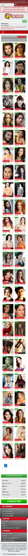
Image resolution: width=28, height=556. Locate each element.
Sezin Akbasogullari (19, 318)
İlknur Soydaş (18, 457)
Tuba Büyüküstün (19, 74)
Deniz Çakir (17, 265)
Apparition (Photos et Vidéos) (10, 528)
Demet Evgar (18, 231)
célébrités (9, 549)
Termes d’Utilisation (8, 540)
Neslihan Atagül (18, 126)
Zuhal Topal (5, 318)
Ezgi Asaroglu (6, 300)
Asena (16, 352)
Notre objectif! (17, 1)
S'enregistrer (14, 501)
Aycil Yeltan (5, 283)
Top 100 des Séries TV (8, 514)
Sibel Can (17, 405)
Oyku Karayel (18, 370)
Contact (4, 536)
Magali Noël (6, 56)
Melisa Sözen (18, 387)
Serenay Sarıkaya (7, 126)
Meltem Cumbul (18, 300)
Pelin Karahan (6, 231)
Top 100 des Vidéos (7, 516)
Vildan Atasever (6, 265)
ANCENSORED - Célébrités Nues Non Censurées (14, 16)
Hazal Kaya (5, 91)
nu (19, 549)
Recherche (24, 21)
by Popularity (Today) (22, 36)
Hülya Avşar (6, 178)
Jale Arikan (17, 196)
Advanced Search (4, 23)
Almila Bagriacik (7, 422)
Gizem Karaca (6, 335)
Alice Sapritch (18, 56)
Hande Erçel (6, 143)
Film (3, 524)
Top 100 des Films (7, 511)
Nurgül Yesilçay (6, 109)
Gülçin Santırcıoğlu (19, 283)
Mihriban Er (5, 439)
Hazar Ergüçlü (18, 178)
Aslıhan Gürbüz (6, 405)
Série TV (4, 526)
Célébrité (5, 521)
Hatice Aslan (18, 143)
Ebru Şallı (5, 352)
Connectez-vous (4, 1)
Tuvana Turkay (18, 335)
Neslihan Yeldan (18, 422)
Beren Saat (5, 74)
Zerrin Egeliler (18, 109)
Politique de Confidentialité (10, 538)
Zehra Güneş (18, 91)
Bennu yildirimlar (7, 248)
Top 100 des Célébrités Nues (10, 509)
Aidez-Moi (23, 1)
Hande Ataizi (6, 196)
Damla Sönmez (18, 248)
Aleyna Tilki (6, 387)
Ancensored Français (12, 554)
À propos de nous (7, 533)
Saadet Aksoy (6, 457)
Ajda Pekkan (18, 439)
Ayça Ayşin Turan (7, 213)
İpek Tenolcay (6, 370)
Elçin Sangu (17, 213)
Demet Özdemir (18, 161)
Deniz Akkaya (6, 161)
